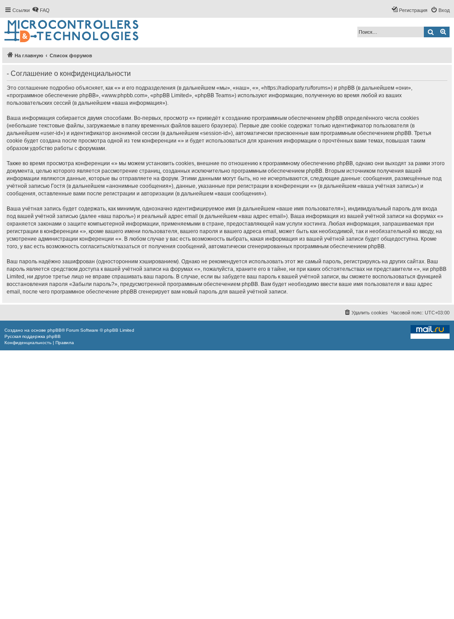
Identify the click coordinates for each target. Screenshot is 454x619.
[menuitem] (41, 10)
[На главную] (72, 31)
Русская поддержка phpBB (32, 336)
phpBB (54, 330)
